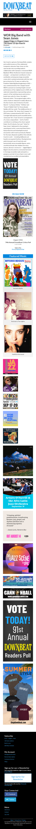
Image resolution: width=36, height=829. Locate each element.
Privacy (24, 820)
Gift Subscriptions (9, 741)
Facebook (11, 794)
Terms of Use (17, 820)
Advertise (7, 809)
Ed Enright (7, 47)
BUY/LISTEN (9, 56)
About (11, 820)
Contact (6, 812)
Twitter (11, 799)
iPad (22, 249)
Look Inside (18, 244)
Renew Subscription (9, 757)
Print (13, 249)
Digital (18, 249)
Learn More (8, 772)
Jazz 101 (6, 814)
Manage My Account (9, 754)
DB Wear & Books (9, 745)
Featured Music (18, 256)
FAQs (6, 761)
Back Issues (7, 743)
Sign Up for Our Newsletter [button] (18, 778)
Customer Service (9, 759)
